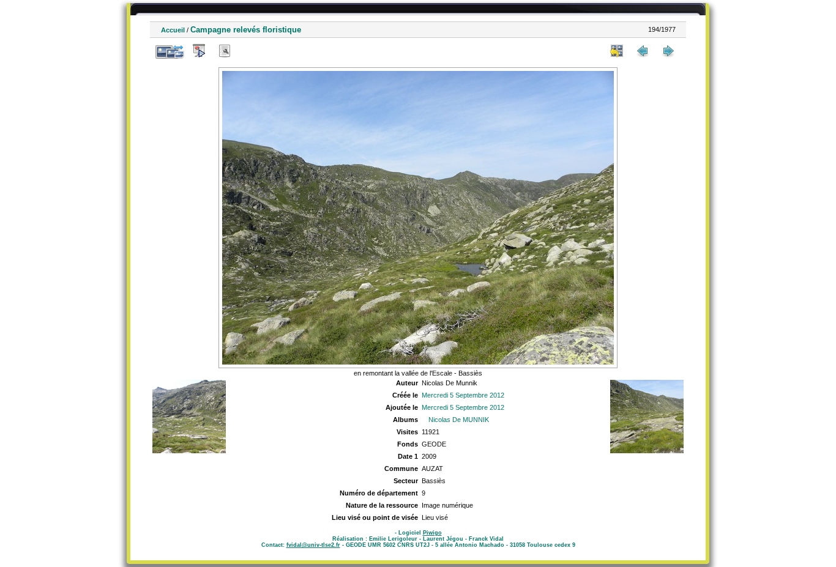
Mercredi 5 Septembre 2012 (463, 395)
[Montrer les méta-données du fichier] (224, 50)
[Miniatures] (617, 50)
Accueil (173, 30)
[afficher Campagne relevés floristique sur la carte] (250, 50)
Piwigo (432, 533)
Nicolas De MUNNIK (458, 419)
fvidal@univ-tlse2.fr (313, 545)
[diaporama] (199, 50)
